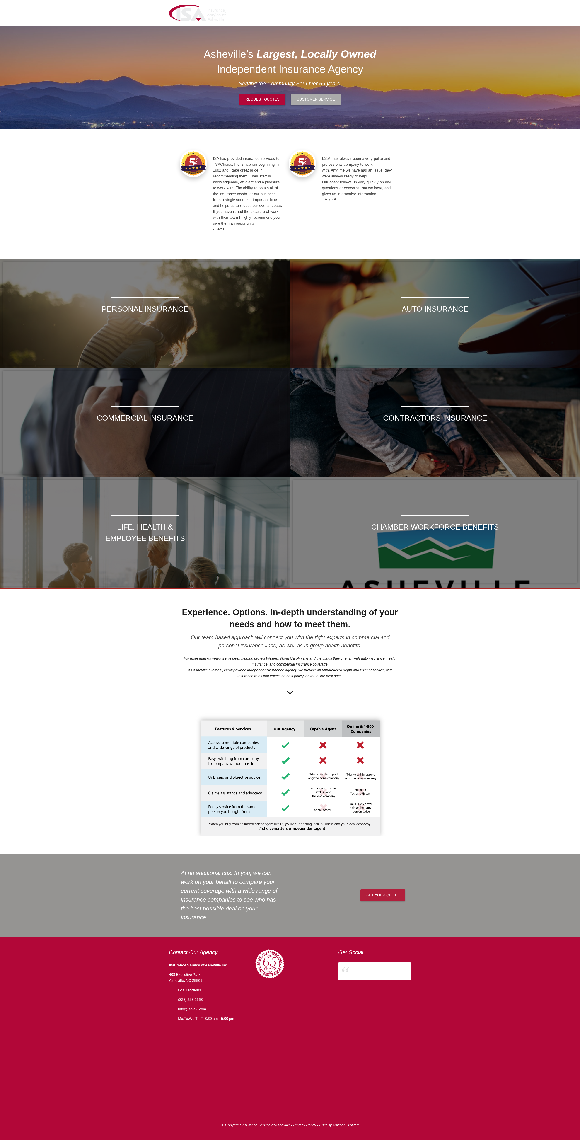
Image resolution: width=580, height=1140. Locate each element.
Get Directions (189, 990)
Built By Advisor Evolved (339, 1125)
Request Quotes (262, 99)
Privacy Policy (304, 1125)
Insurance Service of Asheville (370, 971)
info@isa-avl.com (192, 1009)
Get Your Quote (382, 895)
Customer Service (316, 99)
